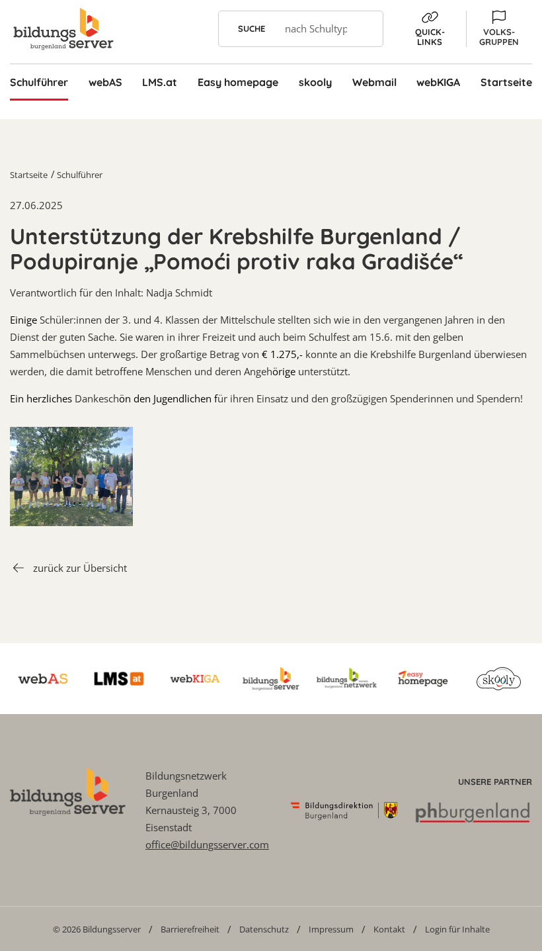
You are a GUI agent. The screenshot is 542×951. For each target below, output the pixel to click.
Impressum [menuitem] (331, 929)
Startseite (29, 175)
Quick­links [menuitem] (430, 36)
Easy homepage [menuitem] (238, 82)
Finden (365, 29)
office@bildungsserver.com (207, 844)
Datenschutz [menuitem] (264, 929)
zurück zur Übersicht (80, 567)
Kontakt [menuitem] (389, 929)
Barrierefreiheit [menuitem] (190, 929)
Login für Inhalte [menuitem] (457, 929)
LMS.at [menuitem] (159, 82)
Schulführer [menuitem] (39, 82)
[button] (499, 29)
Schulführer (79, 175)
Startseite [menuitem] (506, 82)
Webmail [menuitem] (374, 82)
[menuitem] (97, 929)
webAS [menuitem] (105, 82)
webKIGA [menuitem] (438, 82)
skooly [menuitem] (315, 82)
